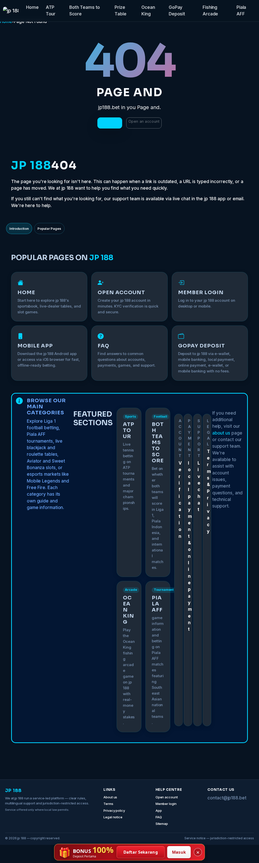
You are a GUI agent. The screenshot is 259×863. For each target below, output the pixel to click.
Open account (167, 797)
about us (221, 433)
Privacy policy (114, 810)
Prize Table (120, 10)
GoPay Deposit (177, 10)
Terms (108, 804)
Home (32, 7)
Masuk (179, 852)
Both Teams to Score (84, 10)
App (159, 810)
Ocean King (148, 10)
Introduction (19, 228)
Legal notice (112, 817)
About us (110, 797)
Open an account (143, 121)
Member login (166, 804)
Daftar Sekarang (140, 852)
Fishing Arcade (210, 10)
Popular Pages (49, 228)
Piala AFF (241, 10)
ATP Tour (51, 10)
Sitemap (162, 824)
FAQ (159, 817)
